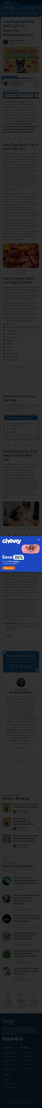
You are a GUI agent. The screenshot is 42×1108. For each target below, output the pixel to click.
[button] (39, 539)
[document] (21, 554)
